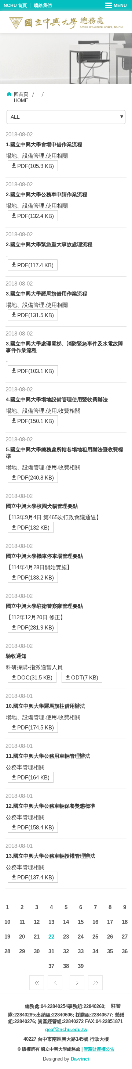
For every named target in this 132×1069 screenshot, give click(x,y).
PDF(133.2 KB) (35, 577)
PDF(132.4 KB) (35, 216)
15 (81, 922)
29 (22, 951)
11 (22, 922)
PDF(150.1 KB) (35, 421)
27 (125, 936)
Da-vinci (80, 1059)
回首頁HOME (21, 97)
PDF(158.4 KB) (35, 827)
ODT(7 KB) (84, 677)
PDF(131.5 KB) (35, 315)
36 (125, 951)
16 (95, 922)
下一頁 (77, 980)
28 (7, 951)
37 (51, 966)
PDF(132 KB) (33, 527)
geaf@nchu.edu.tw (66, 1029)
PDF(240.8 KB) (35, 477)
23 (66, 936)
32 (66, 951)
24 (81, 936)
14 (66, 922)
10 (7, 922)
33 (81, 951)
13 (51, 922)
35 (110, 951)
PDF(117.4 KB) (35, 265)
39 (81, 966)
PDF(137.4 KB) (35, 877)
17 (110, 922)
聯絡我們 (43, 5)
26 (110, 936)
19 (7, 936)
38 (66, 966)
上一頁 (55, 980)
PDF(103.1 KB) (35, 371)
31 (51, 951)
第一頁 (36, 980)
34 (95, 951)
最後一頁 (95, 980)
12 (37, 922)
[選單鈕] (116, 5)
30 (37, 951)
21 (37, 936)
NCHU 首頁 (15, 5)
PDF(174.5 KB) (35, 727)
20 (22, 936)
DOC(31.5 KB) (34, 677)
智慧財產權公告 (99, 1049)
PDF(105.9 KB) (35, 166)
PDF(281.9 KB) (35, 627)
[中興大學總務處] (66, 23)
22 (51, 936)
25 (95, 936)
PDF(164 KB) (33, 777)
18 (125, 922)
